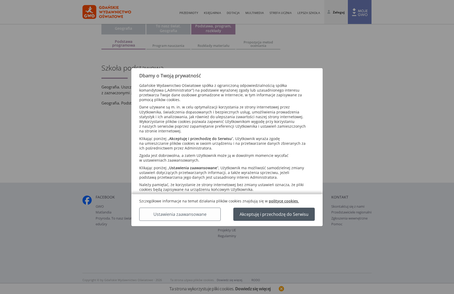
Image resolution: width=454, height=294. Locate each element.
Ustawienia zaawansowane (180, 214)
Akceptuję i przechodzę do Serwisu (274, 214)
